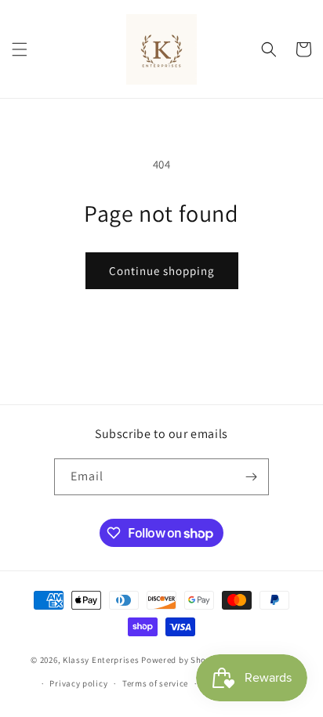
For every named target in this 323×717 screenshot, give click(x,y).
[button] (19, 49)
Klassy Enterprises (101, 659)
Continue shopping (162, 270)
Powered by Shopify (181, 659)
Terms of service (155, 683)
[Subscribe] (251, 476)
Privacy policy (78, 683)
